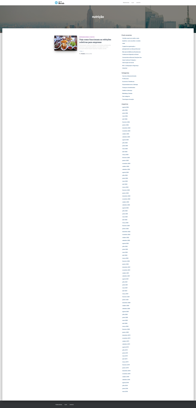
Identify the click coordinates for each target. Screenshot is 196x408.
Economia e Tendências (128, 81)
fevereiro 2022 (126, 261)
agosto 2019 (125, 347)
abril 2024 (124, 184)
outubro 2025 (125, 133)
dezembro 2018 (126, 370)
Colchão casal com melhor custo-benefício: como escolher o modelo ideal (131, 41)
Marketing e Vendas (127, 93)
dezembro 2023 (126, 196)
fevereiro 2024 (126, 190)
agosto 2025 (125, 139)
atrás (89, 53)
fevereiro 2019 (126, 364)
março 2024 (125, 187)
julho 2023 (125, 210)
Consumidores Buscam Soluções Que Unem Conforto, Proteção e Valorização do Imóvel (132, 60)
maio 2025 (125, 148)
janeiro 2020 (125, 332)
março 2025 (125, 154)
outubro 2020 (125, 305)
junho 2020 (125, 317)
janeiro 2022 (125, 264)
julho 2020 (125, 314)
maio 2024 (125, 181)
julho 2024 (125, 175)
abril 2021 (124, 290)
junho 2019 (125, 353)
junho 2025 (125, 145)
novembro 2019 (126, 338)
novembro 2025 (126, 130)
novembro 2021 (126, 270)
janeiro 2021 (125, 299)
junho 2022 (125, 249)
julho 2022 (125, 246)
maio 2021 (125, 287)
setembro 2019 (126, 344)
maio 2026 (125, 116)
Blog (133, 2)
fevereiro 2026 (126, 122)
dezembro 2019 (126, 335)
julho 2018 (125, 385)
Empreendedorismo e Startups (87, 37)
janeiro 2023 (125, 228)
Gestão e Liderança (127, 90)
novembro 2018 (126, 373)
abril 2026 (124, 119)
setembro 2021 (126, 276)
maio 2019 (125, 356)
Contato (138, 2)
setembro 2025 (126, 136)
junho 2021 (125, 284)
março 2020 (125, 326)
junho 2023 (125, 213)
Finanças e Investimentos (128, 87)
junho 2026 (125, 113)
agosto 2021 (125, 279)
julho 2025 (125, 142)
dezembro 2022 (126, 231)
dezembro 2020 (126, 302)
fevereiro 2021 (126, 296)
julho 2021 (125, 282)
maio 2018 (125, 391)
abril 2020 (124, 323)
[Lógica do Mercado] (59, 3)
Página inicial (126, 2)
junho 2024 (125, 178)
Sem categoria (126, 96)
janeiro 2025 (125, 160)
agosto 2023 (125, 208)
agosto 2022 (125, 243)
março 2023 (125, 222)
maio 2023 (125, 216)
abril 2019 (124, 359)
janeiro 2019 (125, 367)
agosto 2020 (125, 311)
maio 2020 (125, 320)
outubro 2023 (125, 202)
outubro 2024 (125, 166)
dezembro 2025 (126, 128)
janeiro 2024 (125, 193)
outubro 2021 (125, 273)
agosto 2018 (125, 382)
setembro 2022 (126, 240)
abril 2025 (124, 151)
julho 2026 (125, 110)
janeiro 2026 (125, 125)
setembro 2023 (126, 205)
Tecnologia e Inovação (128, 99)
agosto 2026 (125, 107)
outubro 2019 (125, 341)
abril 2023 (124, 219)
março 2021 (125, 293)
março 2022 (125, 258)
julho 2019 (125, 350)
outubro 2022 (125, 237)
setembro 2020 (126, 308)
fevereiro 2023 (126, 225)
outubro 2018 (125, 376)
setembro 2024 (126, 169)
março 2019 (125, 362)
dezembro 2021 (126, 267)
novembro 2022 (126, 234)
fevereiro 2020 (126, 329)
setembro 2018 (126, 379)
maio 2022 (125, 252)
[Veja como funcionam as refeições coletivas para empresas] (65, 43)
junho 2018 (125, 388)
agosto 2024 (125, 172)
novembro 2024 (126, 163)
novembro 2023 (126, 199)
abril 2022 (124, 255)
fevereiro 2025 (126, 157)
